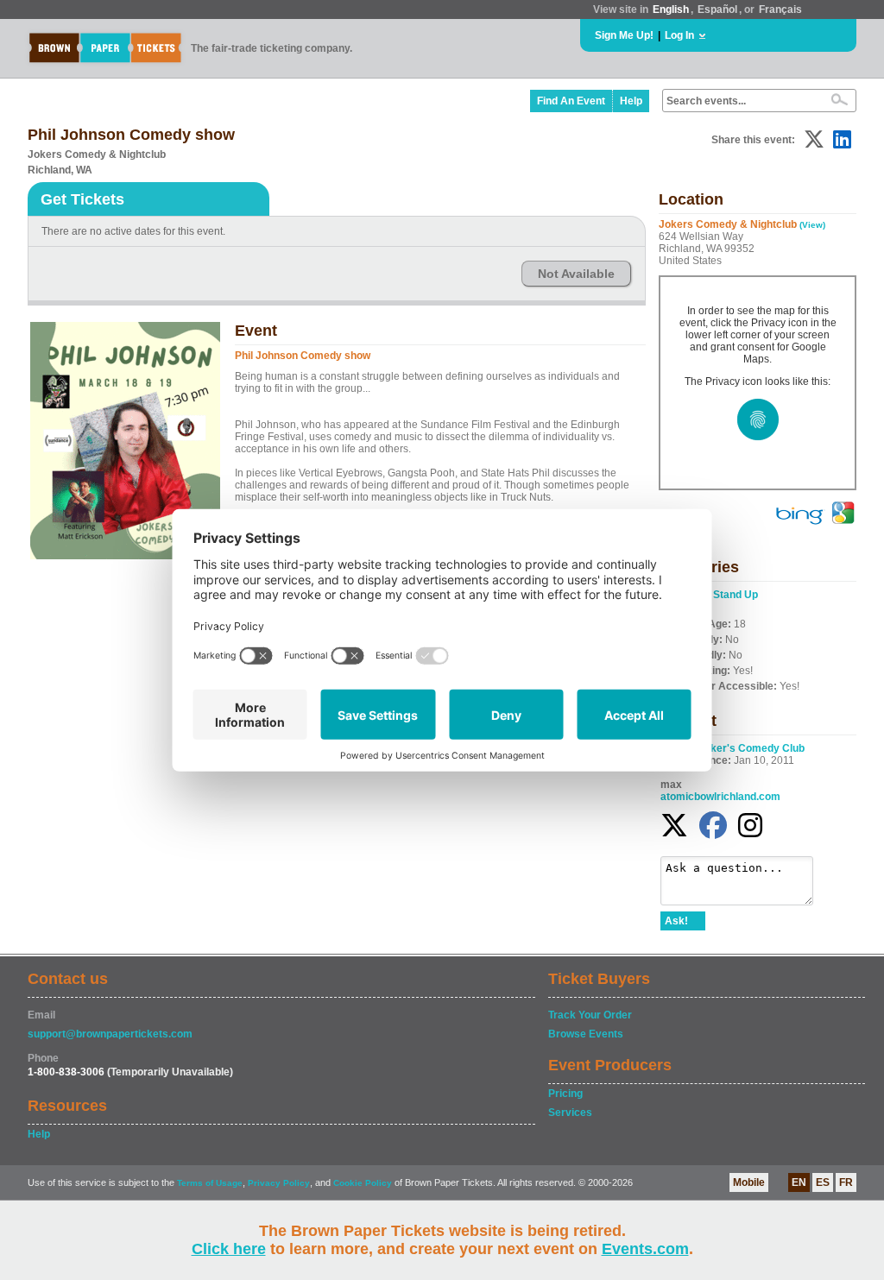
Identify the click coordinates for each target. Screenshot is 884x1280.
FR (846, 1182)
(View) (812, 225)
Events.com (645, 1249)
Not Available (576, 274)
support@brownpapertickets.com (110, 1034)
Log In (679, 35)
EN (799, 1182)
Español (717, 9)
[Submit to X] (814, 139)
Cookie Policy (362, 1183)
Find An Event (571, 101)
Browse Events (585, 1034)
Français (780, 9)
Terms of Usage (210, 1183)
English (671, 9)
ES (823, 1182)
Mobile (749, 1182)
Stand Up (735, 595)
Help (631, 101)
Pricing (565, 1094)
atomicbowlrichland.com (720, 797)
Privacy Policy (279, 1183)
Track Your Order (590, 1015)
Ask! (676, 921)
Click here (229, 1249)
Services (570, 1113)
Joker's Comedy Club (751, 748)
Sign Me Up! (624, 35)
